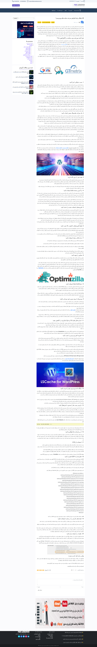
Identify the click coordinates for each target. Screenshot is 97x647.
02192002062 (23, 1)
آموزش (53, 22)
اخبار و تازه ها (29, 44)
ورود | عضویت (50, 633)
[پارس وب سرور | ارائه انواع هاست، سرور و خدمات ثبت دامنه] (79, 5)
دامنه (31, 61)
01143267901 (16, 1)
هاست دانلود (73, 310)
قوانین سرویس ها (49, 638)
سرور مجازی (29, 58)
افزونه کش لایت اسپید (69, 358)
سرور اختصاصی (29, 57)
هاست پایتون (28, 48)
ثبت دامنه (53, 10)
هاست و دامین (27, 53)
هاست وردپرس (64, 44)
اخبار (65, 10)
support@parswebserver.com (35, 1)
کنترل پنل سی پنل (28, 56)
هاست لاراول (27, 49)
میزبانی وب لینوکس (26, 54)
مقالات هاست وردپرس (46, 22)
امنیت (31, 62)
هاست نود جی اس (27, 46)
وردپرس (39, 22)
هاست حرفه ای (59, 147)
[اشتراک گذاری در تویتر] (74, 570)
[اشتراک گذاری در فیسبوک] (72, 570)
